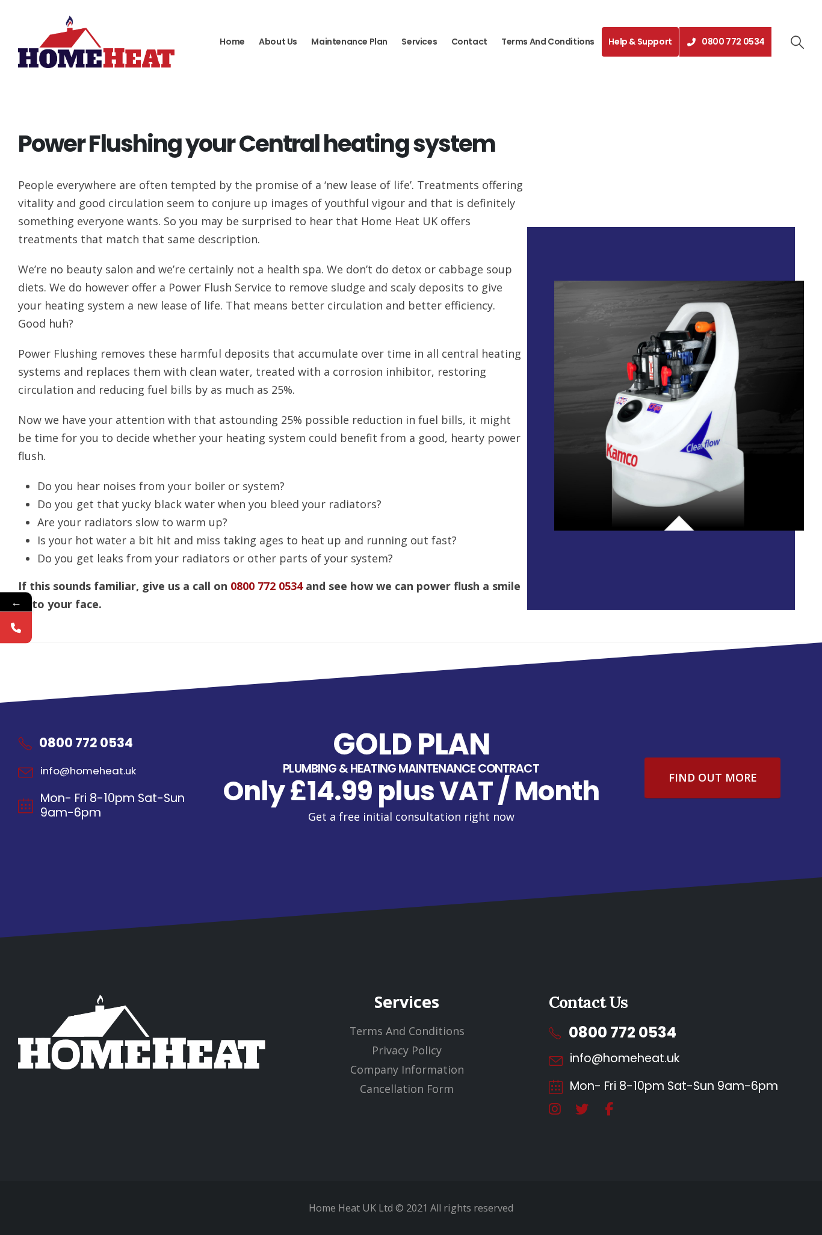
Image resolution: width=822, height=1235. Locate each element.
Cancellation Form (407, 1088)
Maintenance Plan (349, 42)
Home (232, 42)
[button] (797, 42)
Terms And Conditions (548, 42)
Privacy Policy (407, 1050)
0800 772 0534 (733, 42)
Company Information (407, 1069)
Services (419, 42)
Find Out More (713, 777)
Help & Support (640, 42)
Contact (469, 42)
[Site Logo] (96, 42)
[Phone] (16, 627)
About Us (278, 42)
